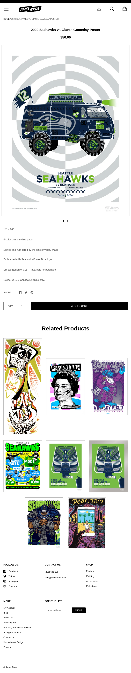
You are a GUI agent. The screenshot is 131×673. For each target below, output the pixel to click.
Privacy (7, 647)
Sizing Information (12, 632)
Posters (90, 571)
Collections (91, 586)
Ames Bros (11, 667)
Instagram (13, 581)
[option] (65, 130)
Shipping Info (9, 622)
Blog (5, 613)
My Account (9, 608)
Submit (78, 610)
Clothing (90, 576)
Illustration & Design (13, 642)
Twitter (12, 576)
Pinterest (13, 586)
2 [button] (67, 221)
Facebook (13, 571)
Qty (10, 306)
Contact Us (8, 637)
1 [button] (63, 221)
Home (6, 19)
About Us (8, 617)
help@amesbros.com (55, 577)
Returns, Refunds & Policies (17, 627)
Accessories (92, 581)
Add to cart (79, 306)
